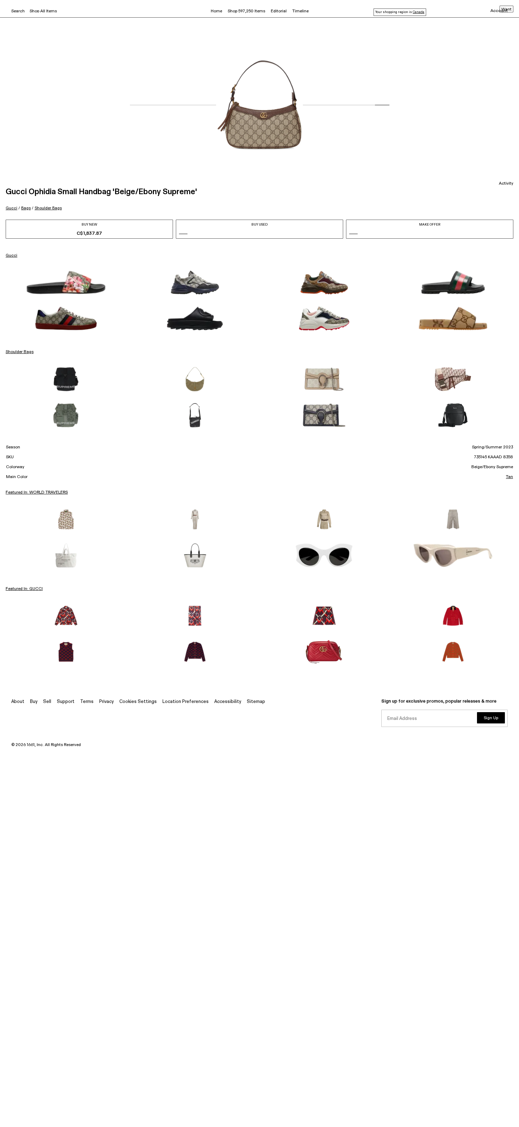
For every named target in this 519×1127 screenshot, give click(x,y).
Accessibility (227, 701)
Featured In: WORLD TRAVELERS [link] (37, 492)
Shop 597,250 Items (246, 11)
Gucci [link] (11, 256)
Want (506, 9)
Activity (506, 183)
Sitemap (256, 701)
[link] (66, 282)
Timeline (300, 11)
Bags (26, 208)
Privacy (106, 701)
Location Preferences (185, 701)
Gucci (11, 208)
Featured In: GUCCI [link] (24, 589)
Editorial (279, 11)
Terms (87, 701)
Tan (509, 477)
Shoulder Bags (48, 208)
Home (216, 11)
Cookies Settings (138, 701)
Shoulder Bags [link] (20, 352)
